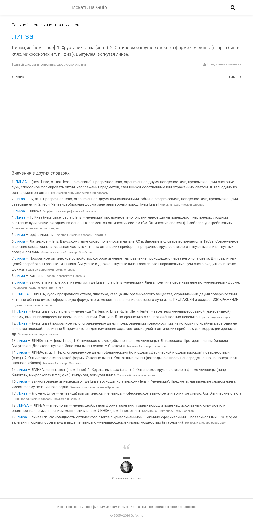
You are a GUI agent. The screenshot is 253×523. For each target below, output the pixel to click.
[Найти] (233, 7)
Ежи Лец (72, 507)
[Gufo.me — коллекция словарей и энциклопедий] (35, 7)
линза (20, 199)
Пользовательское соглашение (172, 507)
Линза (20, 218)
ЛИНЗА (21, 182)
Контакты (138, 507)
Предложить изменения (224, 64)
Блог (60, 507)
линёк (20, 77)
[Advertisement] (126, 121)
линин (233, 77)
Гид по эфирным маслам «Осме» (104, 507)
